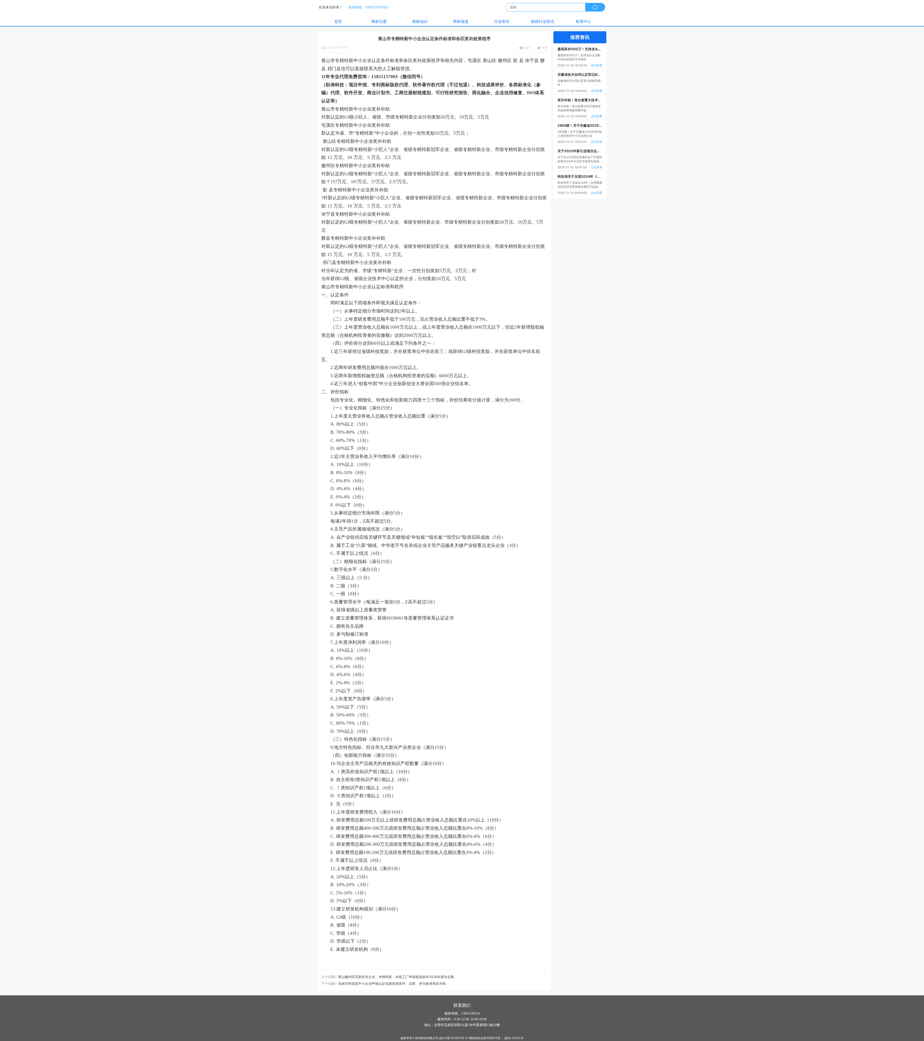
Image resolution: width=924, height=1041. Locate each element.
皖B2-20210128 (514, 1038)
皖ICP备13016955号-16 (453, 1038)
